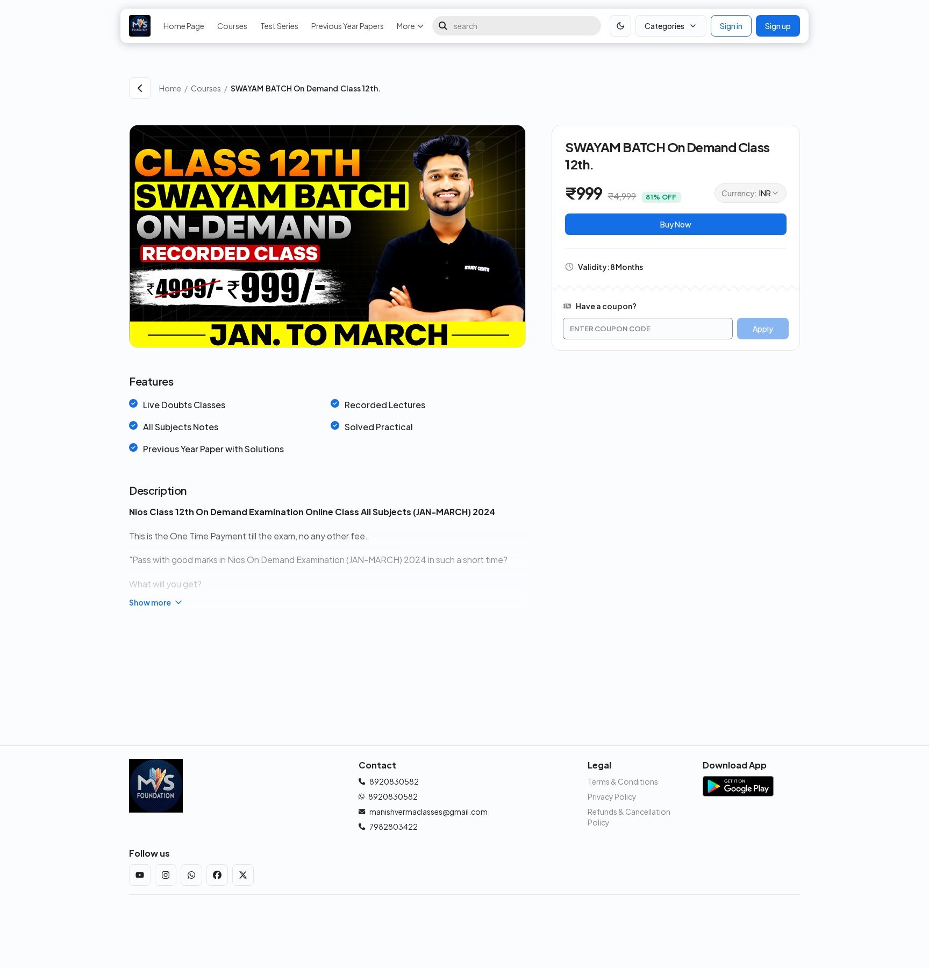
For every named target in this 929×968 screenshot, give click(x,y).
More (406, 26)
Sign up (778, 26)
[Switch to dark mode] (620, 26)
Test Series (279, 26)
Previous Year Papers (347, 26)
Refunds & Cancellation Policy (629, 817)
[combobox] (750, 193)
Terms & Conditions (623, 781)
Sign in (731, 26)
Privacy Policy (612, 796)
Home (170, 88)
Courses (232, 26)
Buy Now (675, 224)
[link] (515, 88)
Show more (150, 602)
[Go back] (140, 88)
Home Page (183, 26)
